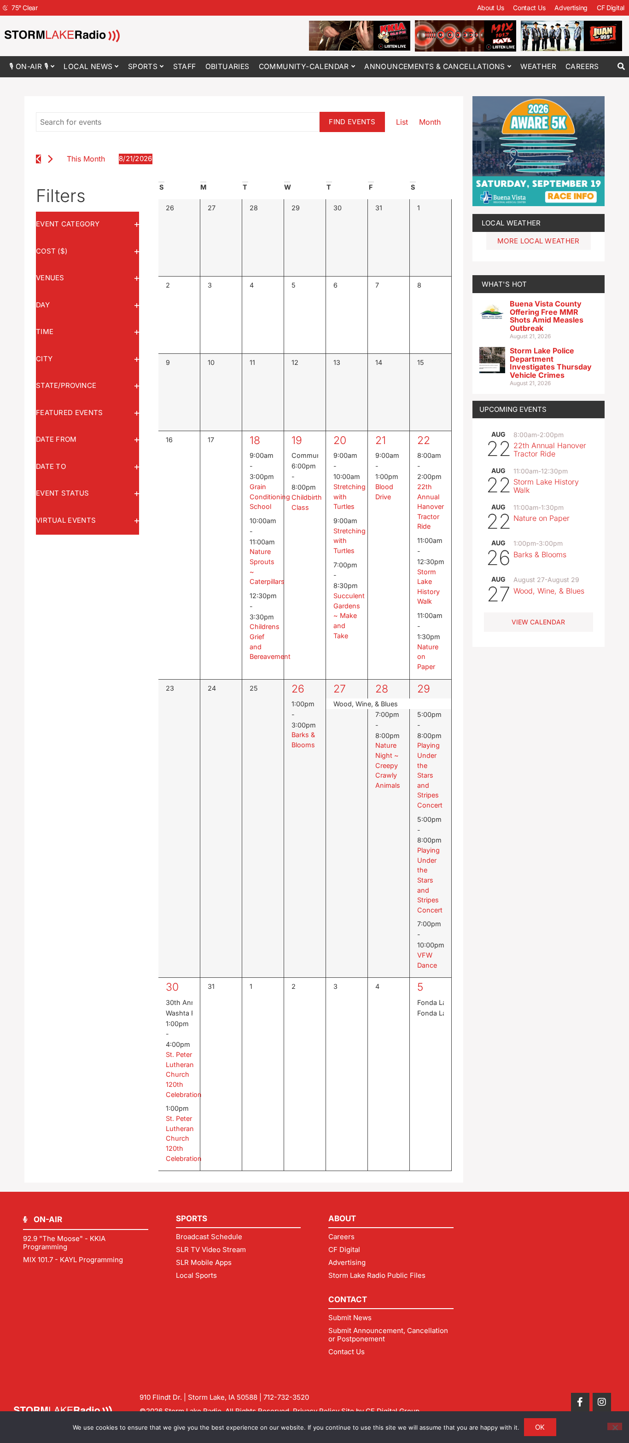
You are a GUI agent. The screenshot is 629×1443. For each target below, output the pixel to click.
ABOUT (342, 1218)
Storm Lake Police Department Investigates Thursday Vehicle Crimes (551, 363)
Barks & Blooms (539, 554)
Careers (582, 66)
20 (339, 440)
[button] (621, 66)
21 (380, 440)
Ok (540, 1427)
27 (339, 688)
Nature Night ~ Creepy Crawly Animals (387, 765)
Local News (88, 66)
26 (297, 688)
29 (423, 688)
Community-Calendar (304, 66)
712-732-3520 (286, 1397)
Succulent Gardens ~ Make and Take (349, 615)
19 (296, 440)
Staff (184, 66)
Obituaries (227, 66)
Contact (347, 1299)
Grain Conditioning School (270, 496)
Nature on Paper (541, 518)
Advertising (571, 8)
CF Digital (610, 8)
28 (381, 688)
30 (172, 987)
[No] (614, 1426)
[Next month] (50, 159)
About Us (490, 8)
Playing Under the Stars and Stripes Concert (430, 775)
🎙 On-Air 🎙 (28, 66)
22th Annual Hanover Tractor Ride (430, 506)
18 (255, 440)
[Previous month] (38, 159)
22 (423, 440)
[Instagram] (602, 1402)
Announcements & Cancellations (434, 66)
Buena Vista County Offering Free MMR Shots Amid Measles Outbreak (546, 316)
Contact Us (529, 8)
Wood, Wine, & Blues (548, 590)
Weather (538, 66)
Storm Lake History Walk (546, 486)
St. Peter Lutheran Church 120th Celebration (184, 1074)
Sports (142, 66)
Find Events (352, 121)
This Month (86, 158)
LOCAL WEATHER (511, 223)
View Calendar (538, 622)
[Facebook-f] (580, 1402)
